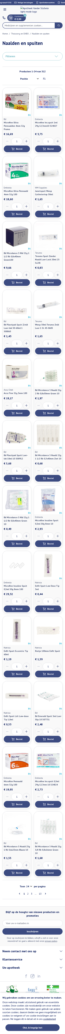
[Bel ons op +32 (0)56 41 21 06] (3, 17)
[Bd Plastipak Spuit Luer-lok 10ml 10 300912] (17, 434)
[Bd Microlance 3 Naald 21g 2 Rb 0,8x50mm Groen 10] (48, 372)
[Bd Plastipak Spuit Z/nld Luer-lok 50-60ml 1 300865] (17, 304)
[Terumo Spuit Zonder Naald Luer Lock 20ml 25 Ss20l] (48, 235)
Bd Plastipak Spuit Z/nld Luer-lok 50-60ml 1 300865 (16, 328)
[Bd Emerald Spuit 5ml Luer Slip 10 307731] (48, 695)
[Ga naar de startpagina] (35, 10)
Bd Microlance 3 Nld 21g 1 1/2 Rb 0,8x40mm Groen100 (16, 256)
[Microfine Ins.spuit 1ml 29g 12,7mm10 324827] (48, 102)
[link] (20, 893)
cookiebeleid (49, 1018)
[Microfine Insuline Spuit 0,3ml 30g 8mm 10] (48, 500)
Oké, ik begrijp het (32, 1027)
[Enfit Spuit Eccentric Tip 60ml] (17, 630)
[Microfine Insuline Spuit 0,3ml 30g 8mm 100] (17, 565)
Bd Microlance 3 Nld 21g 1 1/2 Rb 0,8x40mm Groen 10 (16, 520)
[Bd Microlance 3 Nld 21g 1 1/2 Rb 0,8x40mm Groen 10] (17, 500)
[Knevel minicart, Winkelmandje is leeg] (10, 18)
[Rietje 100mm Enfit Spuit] (48, 630)
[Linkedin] (39, 976)
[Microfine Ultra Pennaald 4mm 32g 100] (17, 170)
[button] (32, 56)
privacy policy (51, 941)
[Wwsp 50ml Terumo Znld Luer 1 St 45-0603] (48, 304)
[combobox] (28, 25)
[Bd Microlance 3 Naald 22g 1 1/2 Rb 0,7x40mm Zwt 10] (48, 434)
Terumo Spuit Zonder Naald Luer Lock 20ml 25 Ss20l (47, 259)
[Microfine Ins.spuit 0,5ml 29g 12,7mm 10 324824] (48, 760)
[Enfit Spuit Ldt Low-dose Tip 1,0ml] (17, 695)
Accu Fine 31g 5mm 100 (15, 393)
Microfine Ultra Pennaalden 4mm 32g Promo (14, 126)
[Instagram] (32, 976)
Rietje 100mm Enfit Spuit (47, 651)
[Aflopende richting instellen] (44, 78)
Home (5, 33)
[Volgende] (45, 893)
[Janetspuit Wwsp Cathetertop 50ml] (48, 170)
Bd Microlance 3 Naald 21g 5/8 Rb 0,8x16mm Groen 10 (48, 850)
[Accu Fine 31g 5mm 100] (17, 372)
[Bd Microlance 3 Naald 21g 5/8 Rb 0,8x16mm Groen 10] (48, 826)
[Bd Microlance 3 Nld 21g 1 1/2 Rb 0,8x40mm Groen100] (17, 235)
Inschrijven (32, 931)
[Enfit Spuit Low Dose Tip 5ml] (48, 565)
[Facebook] (26, 976)
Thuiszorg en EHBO (20, 33)
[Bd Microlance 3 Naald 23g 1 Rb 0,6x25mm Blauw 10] (17, 826)
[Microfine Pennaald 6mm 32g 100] (17, 760)
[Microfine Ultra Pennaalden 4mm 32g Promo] (17, 102)
